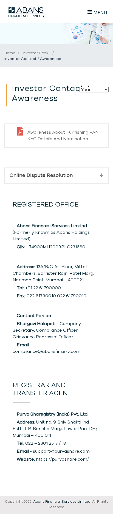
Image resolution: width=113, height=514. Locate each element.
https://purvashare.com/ (62, 459)
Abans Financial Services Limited (62, 502)
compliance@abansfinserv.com (46, 351)
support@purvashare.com (61, 451)
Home (9, 53)
